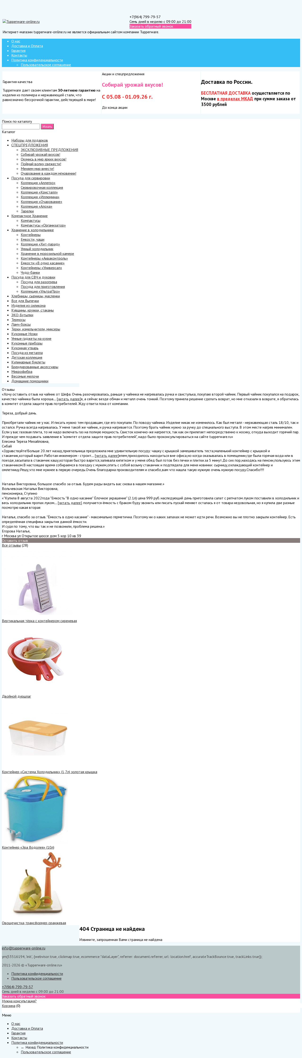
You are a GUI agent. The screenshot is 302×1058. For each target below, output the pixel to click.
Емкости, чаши (32, 239)
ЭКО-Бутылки (22, 314)
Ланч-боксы (21, 324)
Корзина (8, 1005)
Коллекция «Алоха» (36, 206)
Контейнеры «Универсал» (41, 267)
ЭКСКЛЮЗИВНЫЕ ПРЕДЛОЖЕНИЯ (49, 149)
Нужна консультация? (19, 1001)
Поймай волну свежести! (41, 163)
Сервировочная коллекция (42, 187)
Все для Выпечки (25, 300)
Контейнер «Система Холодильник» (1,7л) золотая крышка (49, 771)
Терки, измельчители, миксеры (35, 329)
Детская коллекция (26, 357)
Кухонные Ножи (24, 333)
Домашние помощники (29, 381)
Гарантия (18, 50)
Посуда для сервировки (30, 178)
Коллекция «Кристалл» (39, 192)
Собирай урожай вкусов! (40, 154)
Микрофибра (21, 371)
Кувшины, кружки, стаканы (32, 310)
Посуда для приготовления (43, 286)
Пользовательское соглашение (46, 64)
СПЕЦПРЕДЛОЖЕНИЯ (29, 145)
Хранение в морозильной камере (47, 253)
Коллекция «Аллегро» (38, 182)
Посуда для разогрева (39, 281)
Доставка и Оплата (27, 45)
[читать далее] (69, 398)
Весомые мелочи (25, 376)
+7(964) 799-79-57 (145, 16)
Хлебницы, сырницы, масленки (35, 296)
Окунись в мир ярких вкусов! (43, 159)
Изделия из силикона (28, 305)
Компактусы (30, 220)
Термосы (18, 319)
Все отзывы (11, 545)
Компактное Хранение (29, 215)
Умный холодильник (37, 248)
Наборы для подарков (29, 140)
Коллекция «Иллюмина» (40, 196)
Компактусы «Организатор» (43, 225)
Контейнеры (31, 234)
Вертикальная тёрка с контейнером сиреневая (39, 620)
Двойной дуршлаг (16, 696)
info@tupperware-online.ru (23, 948)
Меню (6, 1010)
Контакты (19, 55)
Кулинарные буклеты (28, 362)
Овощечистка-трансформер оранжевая (34, 922)
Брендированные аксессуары (34, 366)
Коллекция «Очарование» (41, 201)
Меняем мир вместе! (37, 168)
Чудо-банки (30, 272)
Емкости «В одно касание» (43, 263)
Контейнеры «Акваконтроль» (44, 258)
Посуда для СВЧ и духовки (33, 277)
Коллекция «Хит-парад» (40, 244)
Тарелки (27, 211)
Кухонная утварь (24, 348)
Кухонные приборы (26, 343)
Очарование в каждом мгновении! (48, 173)
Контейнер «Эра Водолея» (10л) (28, 847)
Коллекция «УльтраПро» (40, 291)
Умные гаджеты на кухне (31, 338)
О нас (15, 41)
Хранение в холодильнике (32, 230)
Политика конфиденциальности (37, 60)
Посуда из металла (27, 352)
